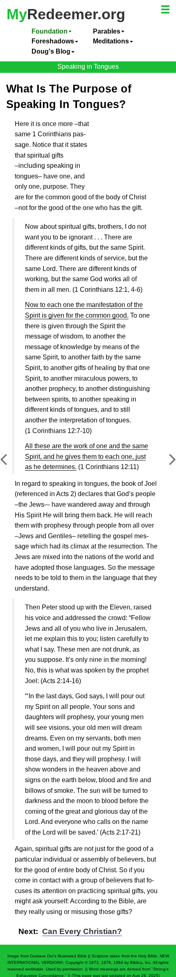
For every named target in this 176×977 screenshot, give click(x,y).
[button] (166, 10)
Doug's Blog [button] (51, 51)
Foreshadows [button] (53, 41)
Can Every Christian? (82, 931)
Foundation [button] (50, 31)
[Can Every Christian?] (166, 463)
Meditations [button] (111, 41)
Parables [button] (106, 31)
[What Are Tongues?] (10, 463)
